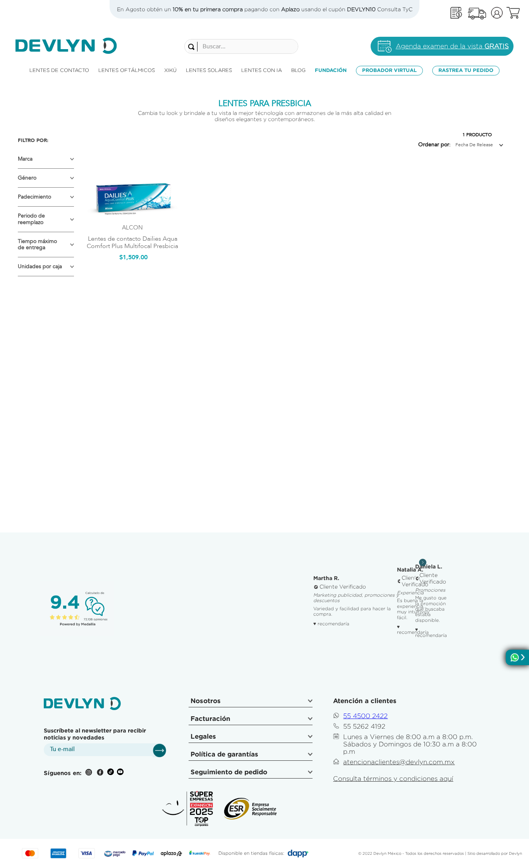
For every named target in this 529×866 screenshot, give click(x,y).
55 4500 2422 (365, 715)
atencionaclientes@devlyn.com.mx (399, 761)
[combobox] (241, 46)
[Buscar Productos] (193, 47)
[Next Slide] (422, 562)
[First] (456, 13)
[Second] (477, 13)
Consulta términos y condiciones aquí (393, 778)
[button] (46, 159)
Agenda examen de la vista (452, 46)
